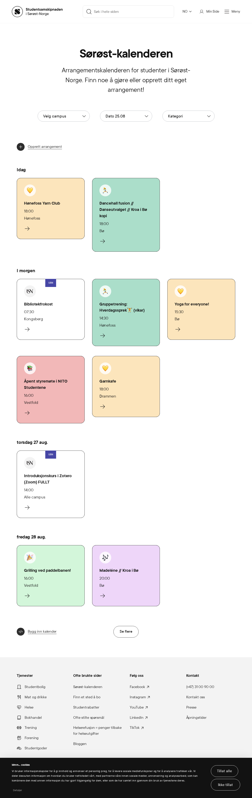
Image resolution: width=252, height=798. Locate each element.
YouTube (137, 707)
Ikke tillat (225, 785)
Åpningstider (196, 717)
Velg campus (54, 116)
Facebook (137, 687)
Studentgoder (36, 748)
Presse (191, 707)
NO (185, 11)
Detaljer (17, 790)
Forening (32, 738)
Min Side (212, 11)
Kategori (175, 116)
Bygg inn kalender (42, 631)
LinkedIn (137, 717)
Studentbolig (35, 687)
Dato (115, 116)
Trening (31, 727)
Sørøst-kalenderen (87, 687)
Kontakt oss (195, 697)
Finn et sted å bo (86, 697)
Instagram (138, 697)
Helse (29, 707)
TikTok (135, 727)
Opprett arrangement (45, 146)
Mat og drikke (35, 697)
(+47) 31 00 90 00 (200, 687)
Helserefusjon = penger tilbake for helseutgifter (97, 730)
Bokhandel (33, 717)
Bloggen (80, 744)
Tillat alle (224, 771)
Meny (236, 11)
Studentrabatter (86, 707)
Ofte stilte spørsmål (88, 717)
